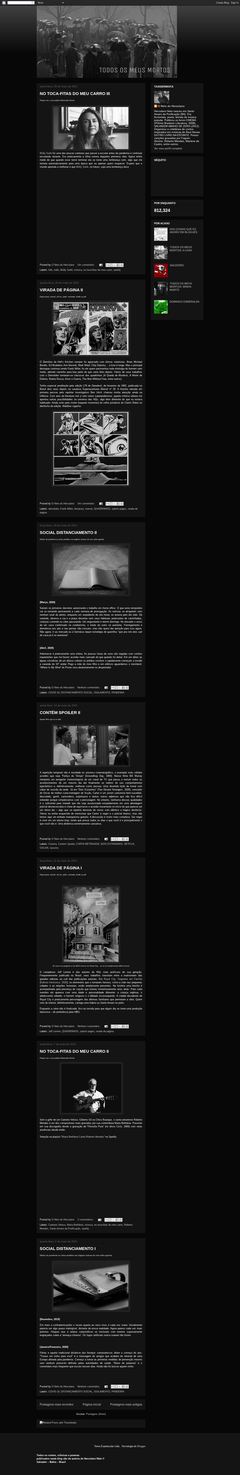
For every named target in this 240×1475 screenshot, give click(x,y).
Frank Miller (66, 508)
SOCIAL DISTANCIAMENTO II (68, 532)
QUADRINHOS (102, 508)
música (78, 269)
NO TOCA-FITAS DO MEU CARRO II (74, 1051)
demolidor (53, 508)
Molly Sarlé (46, 153)
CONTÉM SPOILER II (60, 712)
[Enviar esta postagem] (100, 264)
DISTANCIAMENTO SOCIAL (76, 692)
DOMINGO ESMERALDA (184, 301)
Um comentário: (86, 264)
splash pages (119, 508)
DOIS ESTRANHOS (112, 844)
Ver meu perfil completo (168, 148)
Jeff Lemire (54, 1031)
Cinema (52, 844)
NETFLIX (129, 844)
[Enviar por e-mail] (107, 265)
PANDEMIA (118, 692)
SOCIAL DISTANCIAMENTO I (68, 1248)
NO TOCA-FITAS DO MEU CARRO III (75, 93)
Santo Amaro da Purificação (65, 1228)
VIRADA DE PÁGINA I (61, 868)
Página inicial (92, 1404)
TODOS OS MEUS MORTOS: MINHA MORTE (181, 286)
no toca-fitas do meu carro (97, 269)
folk (50, 269)
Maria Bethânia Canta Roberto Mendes (83, 1136)
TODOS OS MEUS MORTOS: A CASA (181, 249)
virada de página (105, 1031)
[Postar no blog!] (111, 265)
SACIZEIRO (177, 265)
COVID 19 (53, 692)
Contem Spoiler (66, 844)
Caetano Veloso (56, 1224)
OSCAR (44, 847)
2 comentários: (85, 1219)
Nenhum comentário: (89, 687)
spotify (117, 269)
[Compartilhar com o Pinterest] (122, 265)
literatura (79, 508)
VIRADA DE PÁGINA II (61, 290)
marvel (88, 508)
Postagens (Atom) (96, 1414)
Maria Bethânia (75, 1224)
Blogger (141, 1446)
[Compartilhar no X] (114, 265)
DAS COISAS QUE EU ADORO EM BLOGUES (183, 231)
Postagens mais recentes (56, 1404)
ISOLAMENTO (102, 692)
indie (56, 269)
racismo (54, 847)
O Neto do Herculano (171, 106)
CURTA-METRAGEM (87, 844)
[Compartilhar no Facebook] (118, 265)
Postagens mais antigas (126, 1404)
